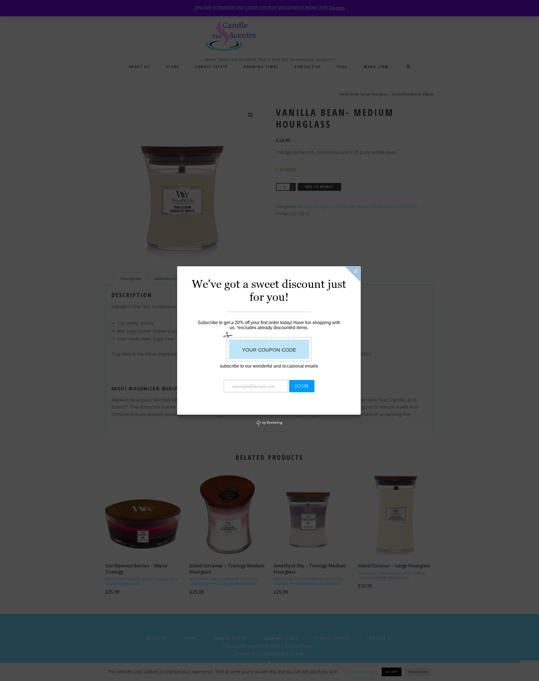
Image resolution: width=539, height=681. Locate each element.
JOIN (301, 386)
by (271, 422)
